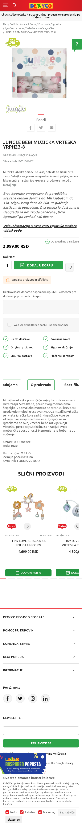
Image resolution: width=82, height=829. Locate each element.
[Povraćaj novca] (45, 338)
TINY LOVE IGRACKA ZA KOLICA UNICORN (28, 543)
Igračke (57, 24)
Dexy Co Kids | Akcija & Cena (19, 24)
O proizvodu (41, 385)
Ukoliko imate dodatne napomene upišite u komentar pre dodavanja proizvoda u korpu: (39, 294)
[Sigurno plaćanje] (45, 347)
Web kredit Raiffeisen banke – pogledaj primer (41, 325)
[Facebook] (30, 127)
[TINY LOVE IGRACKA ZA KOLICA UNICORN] (28, 508)
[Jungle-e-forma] (15, 108)
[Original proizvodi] (5, 347)
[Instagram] (33, 698)
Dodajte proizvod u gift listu (30, 279)
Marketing (49, 812)
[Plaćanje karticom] (45, 355)
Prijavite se (41, 743)
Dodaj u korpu (40, 265)
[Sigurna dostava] (5, 355)
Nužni (13, 812)
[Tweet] (41, 127)
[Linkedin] (45, 698)
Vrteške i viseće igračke (40, 28)
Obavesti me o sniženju (65, 241)
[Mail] (51, 127)
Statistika (30, 812)
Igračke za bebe (14, 28)
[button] (69, 267)
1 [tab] (41, 114)
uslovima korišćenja (53, 753)
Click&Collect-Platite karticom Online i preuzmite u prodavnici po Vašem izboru (41, 16)
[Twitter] (20, 698)
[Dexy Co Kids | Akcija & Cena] (41, 5)
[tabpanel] (41, 74)
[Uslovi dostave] (5, 338)
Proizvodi (44, 24)
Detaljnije (10, 185)
